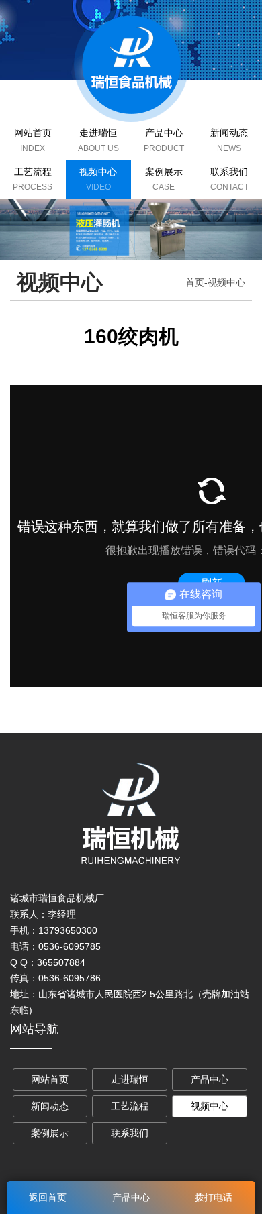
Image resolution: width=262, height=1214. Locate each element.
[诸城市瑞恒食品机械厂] (131, 64)
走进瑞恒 (98, 132)
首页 (194, 282)
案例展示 (164, 171)
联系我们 (129, 1132)
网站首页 (33, 132)
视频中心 (98, 171)
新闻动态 (50, 1106)
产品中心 (164, 132)
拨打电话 (213, 1197)
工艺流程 (33, 171)
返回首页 (48, 1197)
